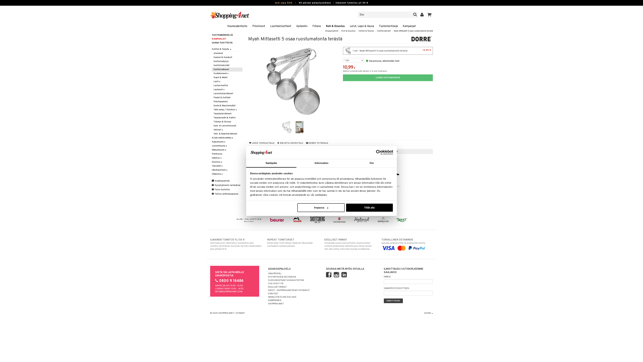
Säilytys (216, 158)
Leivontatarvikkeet (223, 93)
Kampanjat (409, 26)
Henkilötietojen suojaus (282, 297)
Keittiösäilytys (221, 61)
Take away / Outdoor (224, 109)
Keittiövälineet (384, 31)
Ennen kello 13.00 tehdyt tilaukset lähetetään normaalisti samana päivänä (290, 243)
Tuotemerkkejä (388, 26)
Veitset (217, 129)
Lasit (216, 81)
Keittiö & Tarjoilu (366, 31)
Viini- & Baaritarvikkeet (225, 133)
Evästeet (273, 293)
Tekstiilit (216, 166)
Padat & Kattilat (222, 97)
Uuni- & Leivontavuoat (224, 125)
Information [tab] (321, 163)
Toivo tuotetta (222, 189)
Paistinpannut (220, 101)
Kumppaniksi (274, 300)
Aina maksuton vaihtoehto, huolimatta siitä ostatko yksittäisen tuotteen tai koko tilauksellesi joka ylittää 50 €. (235, 244)
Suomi (427, 313)
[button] (429, 15)
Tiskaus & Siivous (222, 121)
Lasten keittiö (220, 85)
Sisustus (216, 162)
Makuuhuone (218, 149)
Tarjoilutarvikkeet (222, 113)
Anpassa (319, 207)
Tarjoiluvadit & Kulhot (224, 117)
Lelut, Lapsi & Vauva (362, 26)
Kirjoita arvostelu (291, 143)
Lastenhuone (219, 145)
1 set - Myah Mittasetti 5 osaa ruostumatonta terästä (391, 50)
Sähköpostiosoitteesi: (396, 288)
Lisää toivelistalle (262, 143)
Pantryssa (217, 154)
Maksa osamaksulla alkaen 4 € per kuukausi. (365, 71)
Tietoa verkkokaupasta (226, 194)
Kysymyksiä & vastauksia (227, 185)
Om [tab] (372, 163)
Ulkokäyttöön (219, 170)
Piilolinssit (258, 26)
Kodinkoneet (220, 73)
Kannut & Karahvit (222, 57)
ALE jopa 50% (283, 3)
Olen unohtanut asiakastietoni (286, 280)
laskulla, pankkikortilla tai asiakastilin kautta (403, 241)
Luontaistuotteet (280, 26)
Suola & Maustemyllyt (224, 105)
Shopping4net (331, 31)
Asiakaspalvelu (222, 180)
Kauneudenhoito (237, 26)
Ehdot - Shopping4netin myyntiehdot (289, 290)
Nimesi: (387, 277)
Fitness (316, 26)
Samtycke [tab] (271, 163)
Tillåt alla (369, 207)
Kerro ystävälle (318, 143)
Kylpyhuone (218, 141)
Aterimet (218, 53)
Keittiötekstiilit (221, 65)
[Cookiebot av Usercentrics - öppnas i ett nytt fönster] (378, 152)
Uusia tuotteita (222, 42)
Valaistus (217, 174)
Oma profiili (274, 273)
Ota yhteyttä (275, 283)
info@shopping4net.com (228, 291)
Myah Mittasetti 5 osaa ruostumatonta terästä (413, 31)
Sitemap (240, 313)
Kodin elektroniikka (222, 137)
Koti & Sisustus (335, 26)
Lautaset (218, 89)
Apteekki (301, 26)
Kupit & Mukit (220, 77)
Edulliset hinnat (277, 287)
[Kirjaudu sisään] (422, 15)
